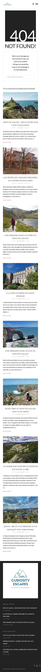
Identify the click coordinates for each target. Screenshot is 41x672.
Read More (7, 142)
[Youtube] (37, 666)
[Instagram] (40, 666)
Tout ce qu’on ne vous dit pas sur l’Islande (19, 635)
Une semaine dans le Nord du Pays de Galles (18, 622)
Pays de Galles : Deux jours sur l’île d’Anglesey (20, 608)
